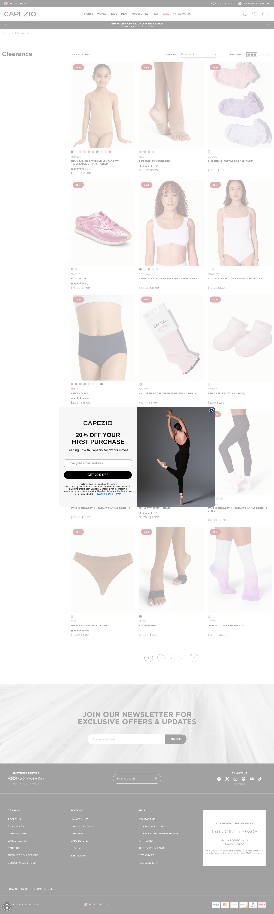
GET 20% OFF (98, 475)
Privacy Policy (103, 493)
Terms (117, 493)
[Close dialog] (212, 411)
